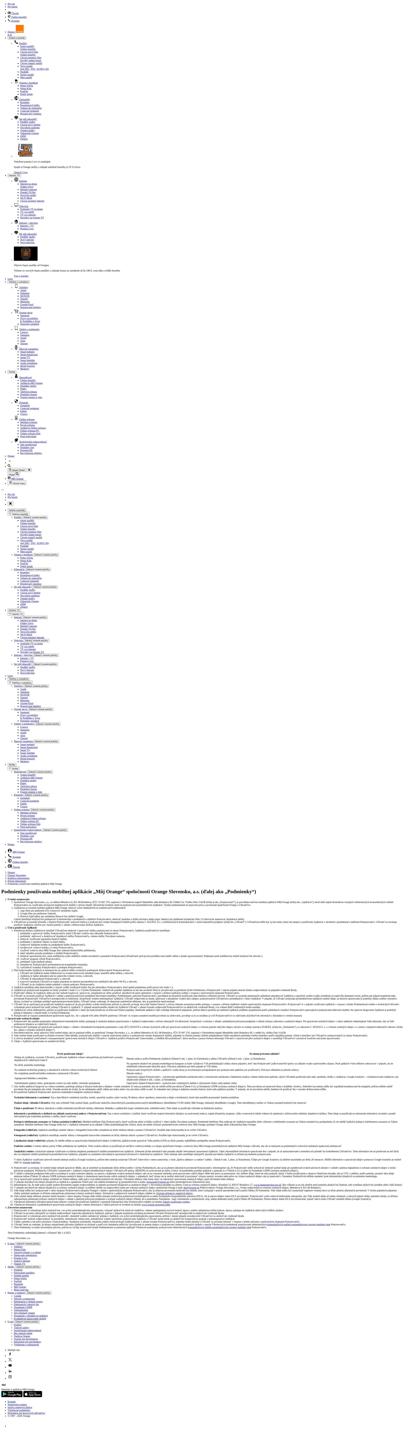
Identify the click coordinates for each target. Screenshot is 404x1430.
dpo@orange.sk (191, 1187)
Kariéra (17, 1324)
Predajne (18, 1270)
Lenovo (24, 332)
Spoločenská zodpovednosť (33, 441)
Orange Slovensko (17, 875)
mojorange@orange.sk (157, 1182)
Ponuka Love (27, 228)
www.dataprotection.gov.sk (267, 1184)
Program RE (26, 450)
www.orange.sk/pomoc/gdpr (156, 1204)
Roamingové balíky (30, 105)
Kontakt (15, 21)
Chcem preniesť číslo (30, 59)
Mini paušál (26, 77)
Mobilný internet (28, 189)
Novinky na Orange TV (32, 217)
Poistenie (23, 402)
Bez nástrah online (23, 1333)
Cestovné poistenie (29, 111)
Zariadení (25, 405)
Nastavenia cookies (17, 1404)
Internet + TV (27, 225)
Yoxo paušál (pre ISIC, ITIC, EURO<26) (34, 67)
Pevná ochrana (27, 425)
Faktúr (23, 411)
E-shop (11, 1243)
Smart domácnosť (29, 354)
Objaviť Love (21, 172)
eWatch (24, 139)
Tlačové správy (21, 1327)
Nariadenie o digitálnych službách (31, 1315)
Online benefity (19, 17)
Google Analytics (31, 1162)
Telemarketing (21, 1310)
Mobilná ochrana (28, 422)
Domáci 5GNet (28, 192)
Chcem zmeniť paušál (31, 63)
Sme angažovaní (28, 444)
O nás (10, 1321)
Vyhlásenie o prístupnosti (26, 1344)
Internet (23, 181)
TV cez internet (28, 214)
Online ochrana (27, 419)
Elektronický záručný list (26, 1304)
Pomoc (11, 456)
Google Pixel (26, 304)
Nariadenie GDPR (23, 1307)
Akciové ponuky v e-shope (27, 1252)
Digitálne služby (28, 386)
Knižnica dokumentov (19, 878)
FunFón (24, 91)
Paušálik (24, 71)
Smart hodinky (27, 351)
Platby (23, 388)
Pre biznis (12, 6)
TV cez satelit (27, 212)
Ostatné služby (27, 130)
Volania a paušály (17, 38)
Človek (15, 13)
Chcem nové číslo (29, 53)
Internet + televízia (28, 223)
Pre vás (11, 4)
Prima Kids (25, 88)
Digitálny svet (27, 447)
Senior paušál (27, 74)
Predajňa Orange (28, 394)
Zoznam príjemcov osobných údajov (174, 1193)
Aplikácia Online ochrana (33, 428)
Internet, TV (14, 175)
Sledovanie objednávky (25, 1255)
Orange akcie (26, 312)
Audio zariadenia (28, 363)
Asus (22, 340)
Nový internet (27, 239)
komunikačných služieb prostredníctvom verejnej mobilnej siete (298, 1224)
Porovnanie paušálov (24, 1272)
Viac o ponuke (21, 276)
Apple (23, 290)
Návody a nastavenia (24, 1298)
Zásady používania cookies (176, 1201)
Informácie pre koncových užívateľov (26, 1413)
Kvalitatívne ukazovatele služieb (30, 1318)
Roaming (24, 102)
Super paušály (28, 47)
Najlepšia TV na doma (31, 209)
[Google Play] (12, 1396)
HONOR (25, 296)
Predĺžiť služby (27, 122)
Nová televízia (27, 242)
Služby (12, 372)
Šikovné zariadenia (28, 349)
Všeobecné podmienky (19, 1410)
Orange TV (19, 1263)
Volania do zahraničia (31, 108)
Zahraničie (24, 99)
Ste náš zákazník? (28, 119)
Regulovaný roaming (30, 113)
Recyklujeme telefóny (31, 453)
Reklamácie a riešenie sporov (28, 1301)
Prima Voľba (26, 85)
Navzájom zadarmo (30, 127)
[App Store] (32, 1396)
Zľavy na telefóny (30, 320)
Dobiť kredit (26, 94)
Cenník (17, 1296)
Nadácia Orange (22, 1336)
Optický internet (22, 1261)
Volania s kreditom (28, 83)
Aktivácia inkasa (28, 391)
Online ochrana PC (29, 430)
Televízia (23, 206)
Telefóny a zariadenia (18, 282)
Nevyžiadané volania (24, 1313)
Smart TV (25, 357)
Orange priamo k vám (31, 397)
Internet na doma (28, 185)
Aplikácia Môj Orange (31, 383)
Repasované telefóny (30, 307)
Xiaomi (24, 298)
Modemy (24, 368)
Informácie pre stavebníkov (27, 1341)
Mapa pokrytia (21, 1289)
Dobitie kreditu (21, 1275)
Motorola (24, 301)
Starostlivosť (25, 377)
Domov (11, 872)
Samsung (24, 293)
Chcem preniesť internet (32, 201)
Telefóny (23, 287)
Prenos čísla (20, 1249)
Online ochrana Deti (30, 433)
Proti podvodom (28, 436)
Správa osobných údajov (20, 1407)
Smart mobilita (27, 360)
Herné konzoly (27, 366)
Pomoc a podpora (16, 1292)
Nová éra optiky (28, 195)
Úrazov (24, 414)
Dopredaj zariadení (29, 324)
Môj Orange (17, 478)
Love (10, 278)
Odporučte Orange (29, 133)
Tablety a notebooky (29, 329)
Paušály (23, 43)
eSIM (23, 136)
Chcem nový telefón (30, 124)
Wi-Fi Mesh (26, 198)
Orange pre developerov (26, 1339)
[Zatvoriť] (29, 470)
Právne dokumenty (17, 881)
